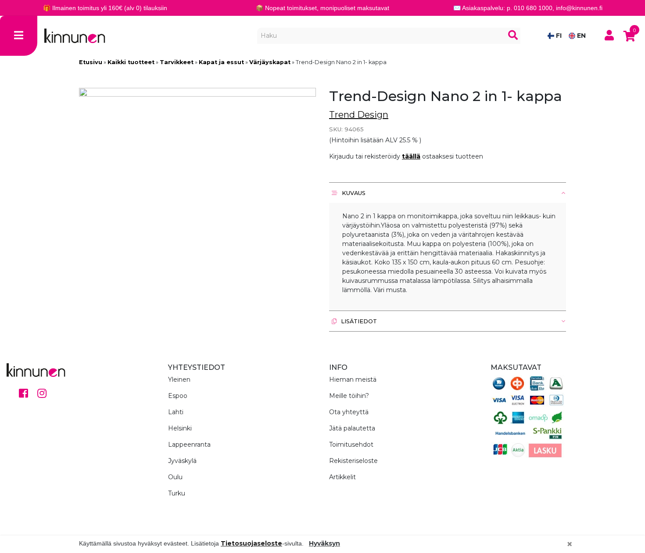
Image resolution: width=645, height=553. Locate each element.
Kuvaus (353, 193)
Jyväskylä (182, 461)
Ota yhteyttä (349, 412)
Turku (176, 493)
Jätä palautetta (352, 428)
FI (558, 36)
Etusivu (90, 62)
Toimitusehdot (351, 444)
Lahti (175, 412)
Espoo (177, 396)
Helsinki (180, 428)
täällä (411, 156)
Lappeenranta (189, 444)
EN (580, 36)
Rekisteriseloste (353, 461)
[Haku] (512, 36)
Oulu (175, 477)
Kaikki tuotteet (131, 62)
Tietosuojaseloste (251, 543)
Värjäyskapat (269, 62)
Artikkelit (342, 477)
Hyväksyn (324, 543)
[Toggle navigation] (18, 36)
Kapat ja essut (221, 62)
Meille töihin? (349, 396)
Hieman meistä (352, 379)
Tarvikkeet (177, 62)
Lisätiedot (358, 321)
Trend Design (358, 114)
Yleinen (179, 379)
